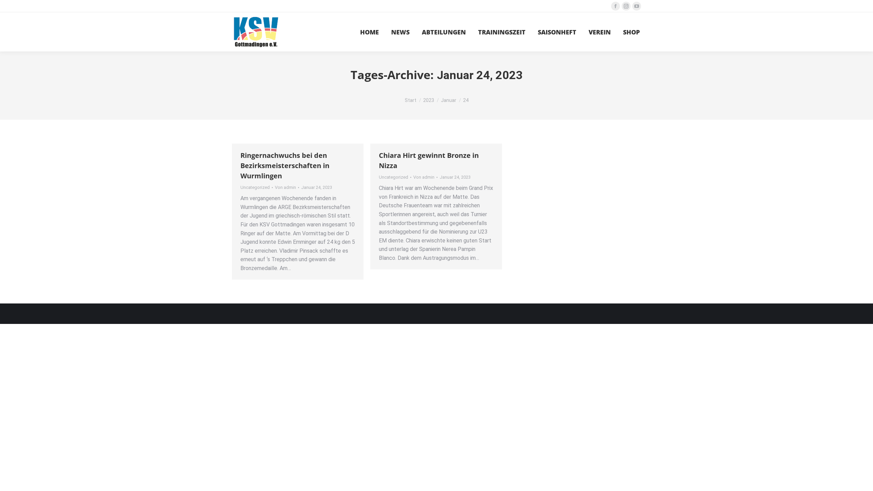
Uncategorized (255, 187)
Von (285, 187)
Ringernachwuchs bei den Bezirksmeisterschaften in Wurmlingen (284, 165)
